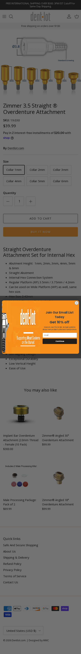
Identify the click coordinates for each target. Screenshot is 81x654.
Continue (59, 341)
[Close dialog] (76, 303)
